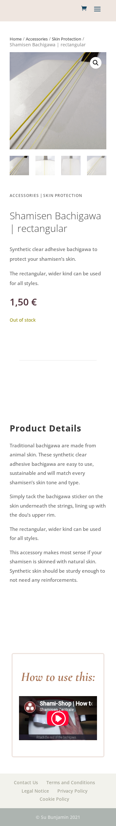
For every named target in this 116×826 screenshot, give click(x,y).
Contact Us (26, 782)
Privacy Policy (72, 791)
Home (16, 39)
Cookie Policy (54, 799)
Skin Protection (66, 39)
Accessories (37, 39)
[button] (96, 63)
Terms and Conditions (70, 782)
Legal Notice (35, 791)
